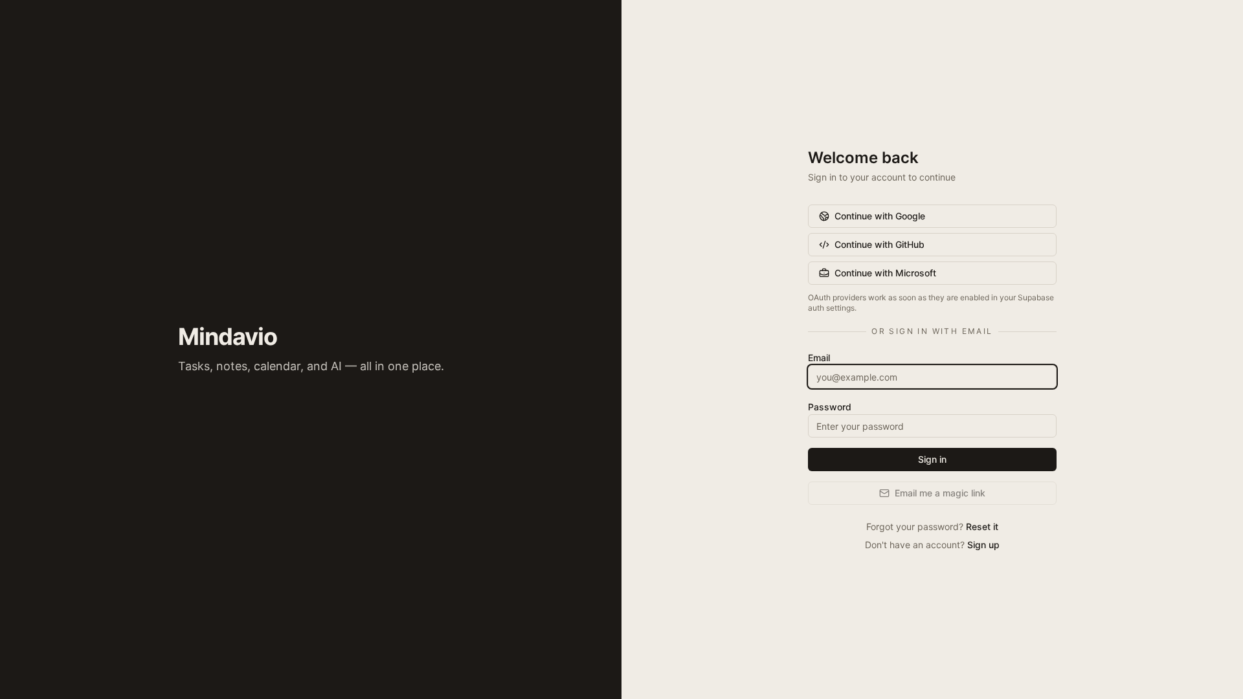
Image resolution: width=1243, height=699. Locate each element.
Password (829, 406)
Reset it (982, 526)
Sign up (983, 544)
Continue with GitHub (879, 244)
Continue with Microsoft (885, 272)
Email (819, 357)
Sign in (932, 459)
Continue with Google (879, 215)
